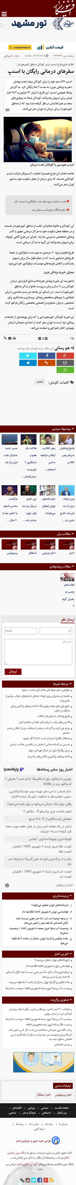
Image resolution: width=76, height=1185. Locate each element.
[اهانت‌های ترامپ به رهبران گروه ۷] (67, 576)
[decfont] (39, 338)
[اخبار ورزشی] (48, 544)
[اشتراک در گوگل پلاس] (65, 356)
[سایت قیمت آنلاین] (38, 47)
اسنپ (40, 382)
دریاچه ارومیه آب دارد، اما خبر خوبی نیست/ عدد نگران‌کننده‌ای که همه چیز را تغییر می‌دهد (42, 921)
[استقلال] (28, 544)
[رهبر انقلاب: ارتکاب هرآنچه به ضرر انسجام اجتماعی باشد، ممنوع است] (48, 439)
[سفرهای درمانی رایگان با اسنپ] (28, 363)
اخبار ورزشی (48, 553)
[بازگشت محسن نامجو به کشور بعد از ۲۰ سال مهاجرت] (9, 490)
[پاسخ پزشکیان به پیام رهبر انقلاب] (66, 439)
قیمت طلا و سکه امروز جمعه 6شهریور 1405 (48, 1024)
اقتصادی (17, 1108)
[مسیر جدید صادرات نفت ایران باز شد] (9, 439)
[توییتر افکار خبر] (33, 1180)
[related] (7, 110)
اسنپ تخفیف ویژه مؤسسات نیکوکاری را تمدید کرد (40, 201)
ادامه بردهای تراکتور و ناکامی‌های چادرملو (49, 756)
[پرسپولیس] (9, 544)
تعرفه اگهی (39, 1129)
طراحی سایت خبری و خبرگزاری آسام (33, 1141)
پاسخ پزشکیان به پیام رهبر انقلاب (67, 455)
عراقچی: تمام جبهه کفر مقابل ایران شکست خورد (46, 690)
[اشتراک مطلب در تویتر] (28, 356)
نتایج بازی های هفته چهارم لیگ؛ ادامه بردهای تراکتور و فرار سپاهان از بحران (40, 708)
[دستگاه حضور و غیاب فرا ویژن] (43, 1072)
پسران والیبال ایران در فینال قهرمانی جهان (49, 750)
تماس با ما (34, 1124)
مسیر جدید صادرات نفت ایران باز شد (10, 455)
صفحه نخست (61, 1108)
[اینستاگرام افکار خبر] (28, 1180)
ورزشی (31, 1108)
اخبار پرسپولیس (63, 1094)
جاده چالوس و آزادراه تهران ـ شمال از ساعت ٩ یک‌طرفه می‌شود (40, 941)
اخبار (71, 553)
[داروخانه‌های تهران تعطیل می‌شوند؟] (48, 490)
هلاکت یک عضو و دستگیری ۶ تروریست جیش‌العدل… (29, 462)
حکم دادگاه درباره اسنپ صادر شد (49, 210)
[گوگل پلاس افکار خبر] (45, 1180)
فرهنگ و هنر (29, 1113)
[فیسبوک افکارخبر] (39, 1180)
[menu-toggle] (4, 14)
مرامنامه (49, 1124)
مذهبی (13, 1113)
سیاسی (44, 1108)
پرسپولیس (12, 553)
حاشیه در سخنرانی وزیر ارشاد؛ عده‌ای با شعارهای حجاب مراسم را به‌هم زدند (38, 698)
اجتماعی (8, 56)
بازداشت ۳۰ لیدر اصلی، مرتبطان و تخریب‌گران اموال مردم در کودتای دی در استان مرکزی (40, 1011)
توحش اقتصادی (62, 1044)
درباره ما (63, 1124)
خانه (17, 56)
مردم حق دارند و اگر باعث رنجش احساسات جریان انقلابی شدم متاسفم (38, 730)
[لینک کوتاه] (5, 338)
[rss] (51, 1180)
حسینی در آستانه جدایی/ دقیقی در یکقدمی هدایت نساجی (40, 744)
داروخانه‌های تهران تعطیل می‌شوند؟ (48, 506)
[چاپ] (14, 338)
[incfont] (46, 338)
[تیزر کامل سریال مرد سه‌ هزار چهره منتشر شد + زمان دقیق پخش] (28, 490)
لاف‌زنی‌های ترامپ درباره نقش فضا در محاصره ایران (44, 722)
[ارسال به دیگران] (9, 338)
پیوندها (19, 1124)
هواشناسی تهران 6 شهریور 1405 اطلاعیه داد (45, 911)
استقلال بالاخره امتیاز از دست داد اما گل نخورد (46, 738)
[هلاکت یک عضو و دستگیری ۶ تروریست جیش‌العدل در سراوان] (28, 439)
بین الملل (61, 1113)
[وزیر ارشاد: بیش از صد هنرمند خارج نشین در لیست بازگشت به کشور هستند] (66, 490)
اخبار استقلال (43, 1094)
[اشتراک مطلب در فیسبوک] (46, 356)
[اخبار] (66, 544)
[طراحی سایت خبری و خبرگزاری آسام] (56, 1141)
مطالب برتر (64, 534)
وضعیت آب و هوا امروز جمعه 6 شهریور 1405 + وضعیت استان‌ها (38, 931)
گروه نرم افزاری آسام (27, 1164)
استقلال (32, 553)
